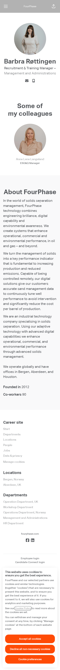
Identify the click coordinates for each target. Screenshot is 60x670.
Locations (9, 439)
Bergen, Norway (13, 479)
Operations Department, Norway (24, 512)
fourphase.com (30, 533)
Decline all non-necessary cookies (30, 649)
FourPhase (30, 6)
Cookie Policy (23, 608)
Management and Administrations (30, 73)
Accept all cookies (30, 638)
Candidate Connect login (30, 562)
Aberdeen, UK (12, 484)
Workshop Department (18, 507)
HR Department (13, 523)
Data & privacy (12, 455)
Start (6, 429)
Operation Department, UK (20, 501)
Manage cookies (14, 461)
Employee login (30, 558)
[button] (53, 6)
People (7, 445)
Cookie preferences (30, 659)
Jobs (6, 450)
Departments (11, 434)
